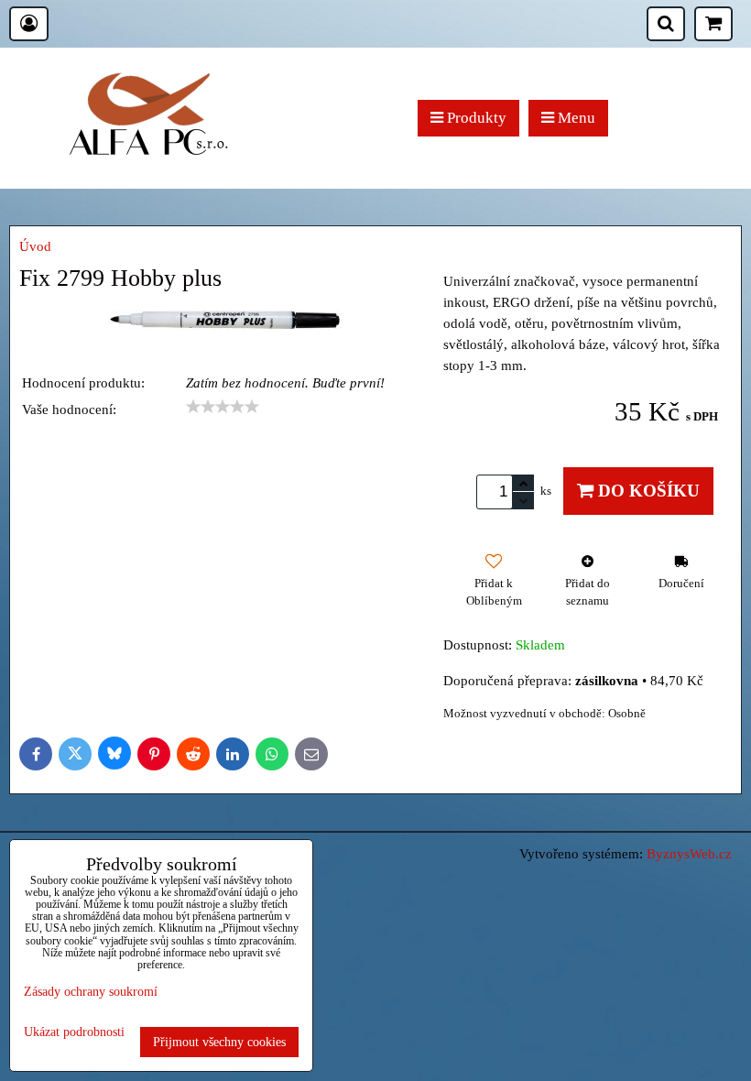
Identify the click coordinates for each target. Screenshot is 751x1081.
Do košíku (646, 490)
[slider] (222, 406)
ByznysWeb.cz (689, 853)
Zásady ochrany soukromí (91, 991)
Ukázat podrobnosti (74, 1032)
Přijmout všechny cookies (219, 1041)
